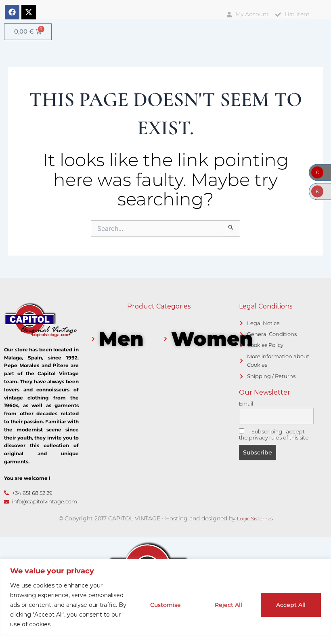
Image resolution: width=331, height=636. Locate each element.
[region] (165, 597)
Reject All (228, 605)
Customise (165, 605)
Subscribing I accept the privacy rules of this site (274, 435)
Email (246, 404)
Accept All (291, 605)
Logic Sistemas (255, 519)
